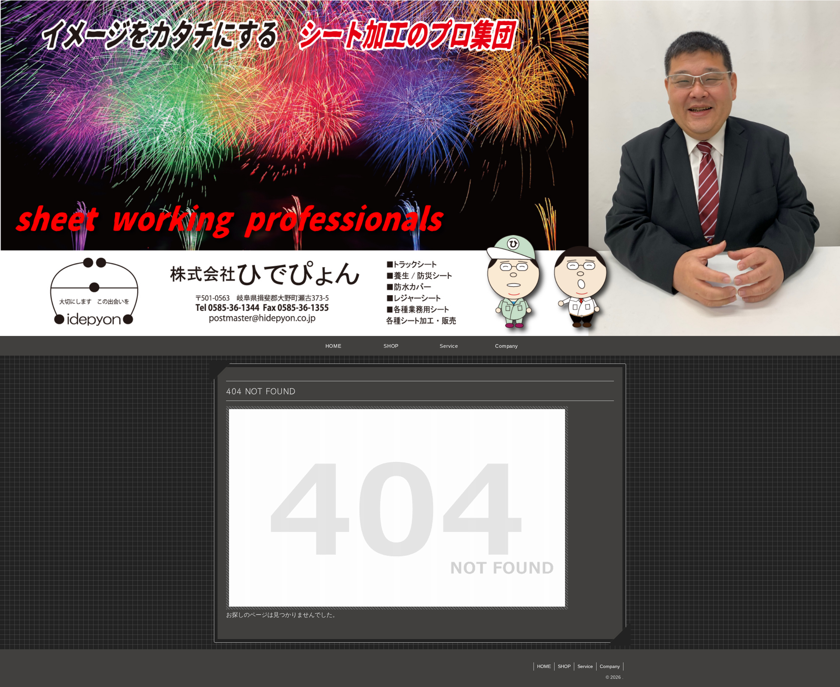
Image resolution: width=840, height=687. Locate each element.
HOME (544, 666)
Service (585, 666)
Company (610, 666)
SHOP (564, 666)
